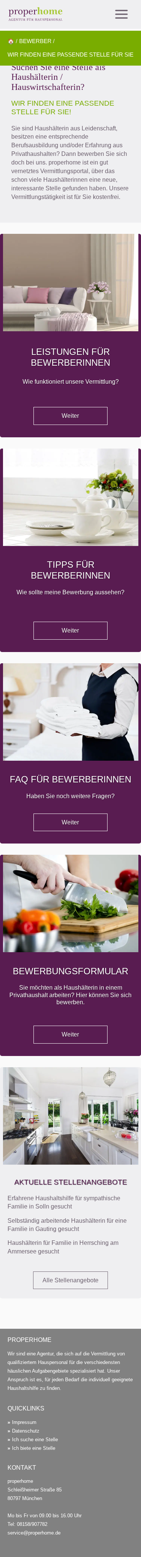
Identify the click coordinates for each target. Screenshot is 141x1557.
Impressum (24, 1422)
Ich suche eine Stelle (35, 1439)
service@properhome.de (34, 1533)
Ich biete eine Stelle (33, 1448)
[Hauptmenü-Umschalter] (121, 14)
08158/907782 (32, 1524)
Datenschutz (25, 1431)
